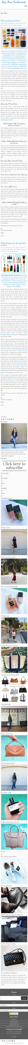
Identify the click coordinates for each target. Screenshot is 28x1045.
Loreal (2, 25)
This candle (13, 209)
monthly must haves (7, 25)
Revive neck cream (20, 279)
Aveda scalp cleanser (16, 284)
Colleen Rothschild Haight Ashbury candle (16, 68)
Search (14, 994)
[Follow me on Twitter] (2, 419)
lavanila (21, 249)
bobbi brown (23, 247)
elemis (21, 23)
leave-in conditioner (5, 118)
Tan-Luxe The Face (12, 66)
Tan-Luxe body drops (17, 281)
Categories (14, 1008)
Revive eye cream (9, 277)
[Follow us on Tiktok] (8, 419)
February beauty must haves (10, 20)
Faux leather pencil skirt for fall (14, 1024)
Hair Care (14, 247)
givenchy (24, 23)
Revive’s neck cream (20, 319)
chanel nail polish (7, 249)
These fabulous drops (8, 349)
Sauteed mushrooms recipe (14, 1022)
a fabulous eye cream (22, 329)
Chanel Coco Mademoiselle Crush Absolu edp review (14, 1026)
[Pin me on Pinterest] (10, 419)
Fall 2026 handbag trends (14, 1021)
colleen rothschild (16, 23)
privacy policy (24, 977)
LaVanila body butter (6, 281)
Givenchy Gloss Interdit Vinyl (14, 58)
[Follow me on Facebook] (4, 419)
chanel (2, 249)
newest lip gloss (9, 163)
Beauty (9, 23)
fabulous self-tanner (22, 191)
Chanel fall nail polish (13, 282)
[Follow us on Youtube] (12, 419)
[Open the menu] (26, 6)
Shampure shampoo (20, 366)
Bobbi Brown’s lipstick (15, 377)
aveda (19, 247)
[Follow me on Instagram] (6, 419)
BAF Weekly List (14, 1019)
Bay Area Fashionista (14, 2)
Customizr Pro (21, 1043)
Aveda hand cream (22, 341)
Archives (14, 1003)
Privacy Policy (14, 1036)
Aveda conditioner (16, 286)
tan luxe (12, 25)
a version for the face (22, 350)
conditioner (3, 368)
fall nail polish (4, 377)
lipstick (24, 249)
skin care (5, 251)
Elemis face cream (18, 277)
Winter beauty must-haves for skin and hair (13, 244)
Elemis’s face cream (21, 325)
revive (2, 251)
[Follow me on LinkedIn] (13, 419)
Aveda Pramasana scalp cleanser (19, 363)
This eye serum (4, 146)
